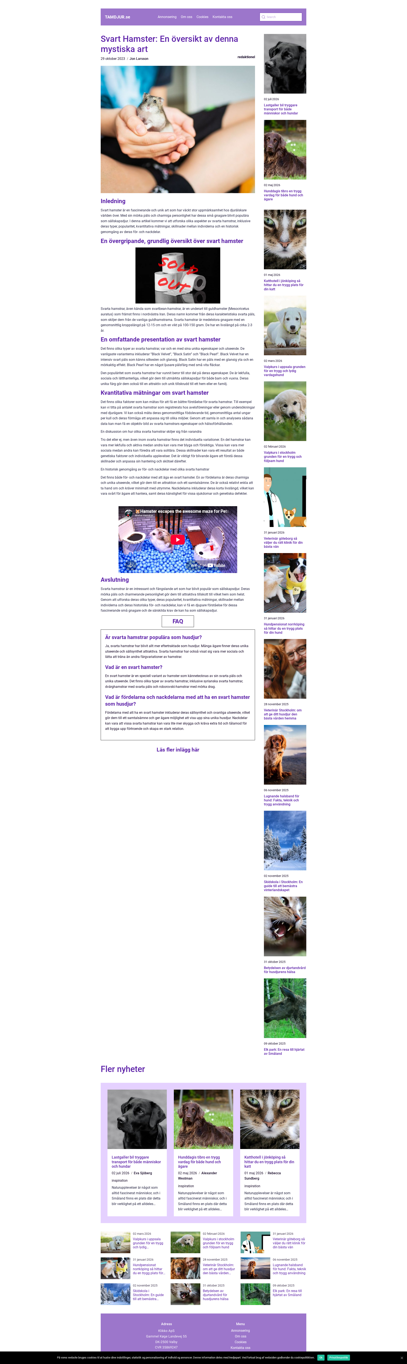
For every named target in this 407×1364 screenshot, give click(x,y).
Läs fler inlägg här (178, 750)
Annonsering (167, 17)
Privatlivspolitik (338, 1357)
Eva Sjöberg (143, 1173)
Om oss (186, 17)
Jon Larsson (139, 59)
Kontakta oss (222, 17)
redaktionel (246, 57)
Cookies (202, 17)
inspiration (120, 1181)
